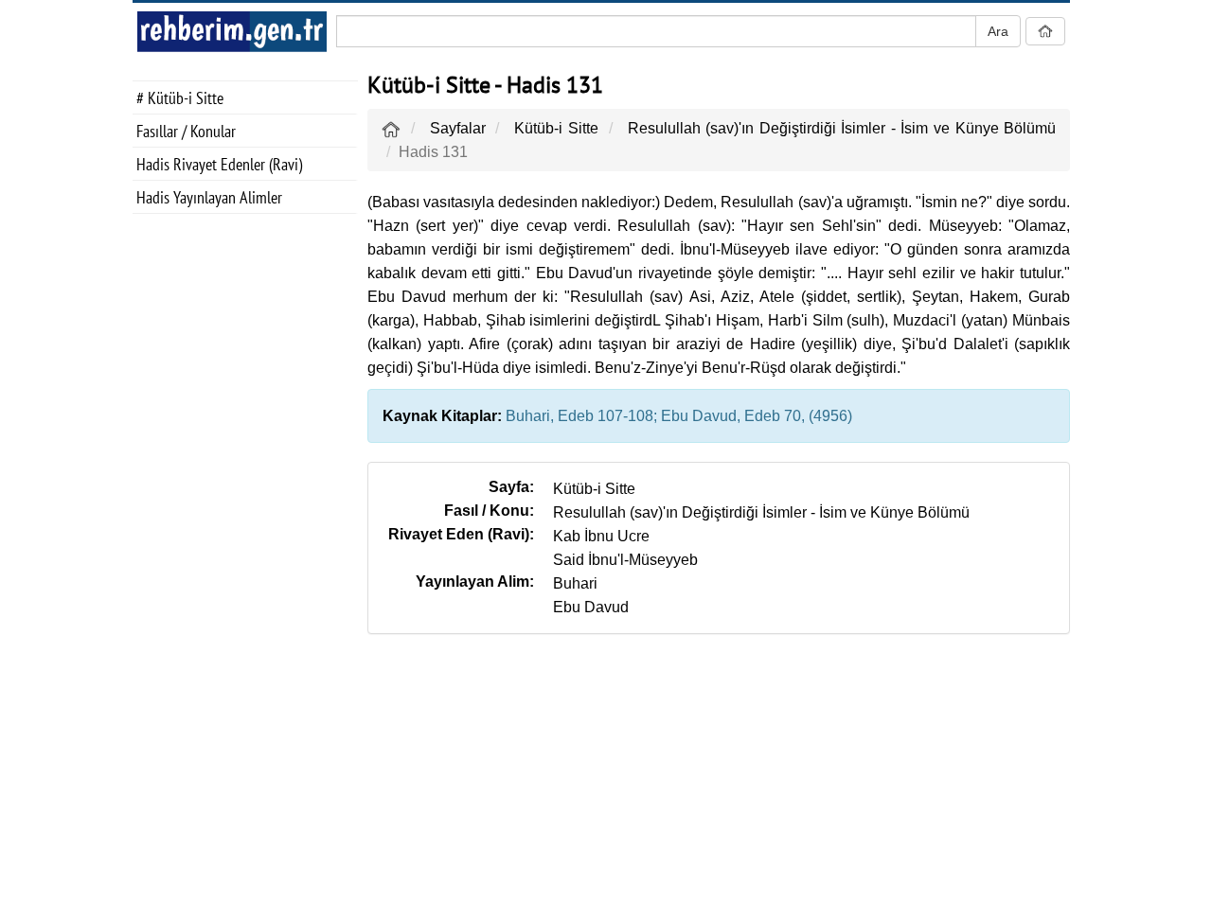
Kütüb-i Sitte (556, 128)
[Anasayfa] (391, 128)
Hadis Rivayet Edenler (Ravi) (219, 164)
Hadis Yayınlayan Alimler (209, 197)
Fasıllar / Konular (186, 131)
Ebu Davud (591, 607)
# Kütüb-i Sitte (179, 98)
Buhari (575, 583)
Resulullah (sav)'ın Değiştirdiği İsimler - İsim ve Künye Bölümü (842, 128)
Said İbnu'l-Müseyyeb (625, 560)
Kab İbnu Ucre (601, 536)
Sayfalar (458, 128)
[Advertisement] (245, 526)
